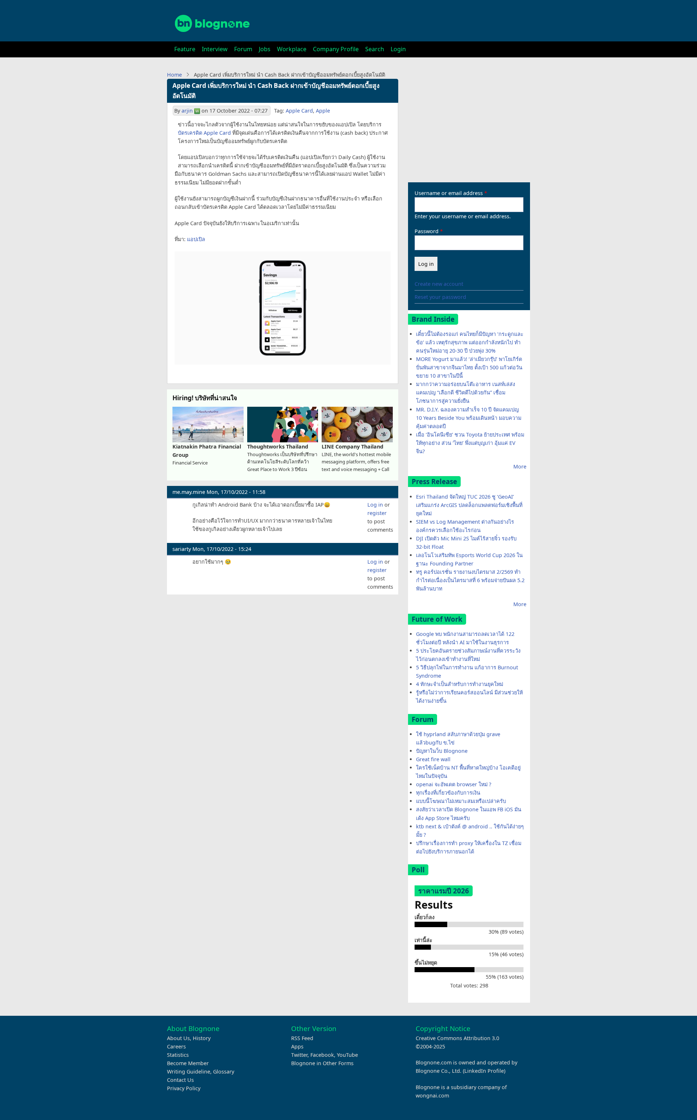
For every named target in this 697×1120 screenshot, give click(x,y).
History (202, 1038)
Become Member (188, 1063)
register (377, 513)
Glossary (223, 1071)
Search (374, 49)
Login (398, 49)
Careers (176, 1046)
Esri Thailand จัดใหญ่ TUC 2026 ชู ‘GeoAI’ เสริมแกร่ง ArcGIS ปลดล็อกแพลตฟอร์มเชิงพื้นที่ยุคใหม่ (469, 505)
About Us (178, 1038)
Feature (184, 49)
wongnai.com (432, 1095)
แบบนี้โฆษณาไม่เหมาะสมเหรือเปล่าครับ (461, 801)
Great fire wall (433, 759)
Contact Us (180, 1079)
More (519, 466)
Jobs (264, 49)
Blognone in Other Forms (322, 1063)
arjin (187, 110)
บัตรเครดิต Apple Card (204, 132)
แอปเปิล (196, 239)
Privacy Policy (183, 1088)
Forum (243, 49)
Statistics (178, 1054)
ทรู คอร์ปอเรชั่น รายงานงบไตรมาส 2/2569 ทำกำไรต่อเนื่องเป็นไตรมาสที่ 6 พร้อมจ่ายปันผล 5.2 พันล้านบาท (470, 580)
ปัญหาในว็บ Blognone (442, 750)
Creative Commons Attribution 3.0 (457, 1038)
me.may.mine (188, 491)
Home (174, 74)
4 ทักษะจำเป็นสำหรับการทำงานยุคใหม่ (459, 684)
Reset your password (440, 296)
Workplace (291, 49)
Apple (323, 110)
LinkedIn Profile (484, 1070)
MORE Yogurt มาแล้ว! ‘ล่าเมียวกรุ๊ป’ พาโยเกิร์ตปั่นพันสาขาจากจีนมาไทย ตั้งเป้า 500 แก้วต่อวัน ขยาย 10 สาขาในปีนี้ (469, 367)
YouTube (347, 1054)
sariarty (181, 548)
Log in (375, 504)
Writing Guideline (188, 1071)
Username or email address (449, 193)
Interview (215, 49)
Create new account (439, 283)
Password (427, 231)
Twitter (299, 1054)
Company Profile (336, 49)
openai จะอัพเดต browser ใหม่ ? (453, 784)
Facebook (322, 1054)
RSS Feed (302, 1038)
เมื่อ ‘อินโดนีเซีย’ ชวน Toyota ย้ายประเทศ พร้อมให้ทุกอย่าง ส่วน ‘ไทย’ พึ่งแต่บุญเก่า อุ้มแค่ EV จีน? (470, 443)
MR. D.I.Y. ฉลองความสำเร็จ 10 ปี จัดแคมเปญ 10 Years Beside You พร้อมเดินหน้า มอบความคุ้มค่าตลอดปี (468, 418)
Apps (297, 1046)
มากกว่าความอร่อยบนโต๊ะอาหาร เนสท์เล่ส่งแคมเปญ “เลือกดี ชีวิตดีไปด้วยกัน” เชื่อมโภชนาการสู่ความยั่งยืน (465, 392)
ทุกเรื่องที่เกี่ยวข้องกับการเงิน (448, 792)
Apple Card (299, 110)
